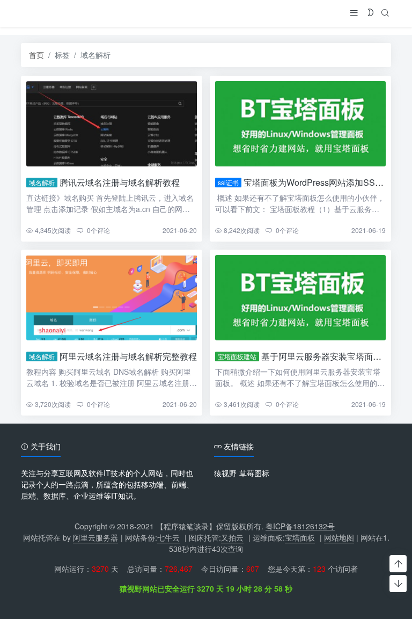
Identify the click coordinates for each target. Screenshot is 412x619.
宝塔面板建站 (237, 356)
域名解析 (42, 182)
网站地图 (339, 537)
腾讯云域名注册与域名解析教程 (120, 182)
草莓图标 (254, 473)
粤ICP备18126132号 (300, 526)
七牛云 (168, 537)
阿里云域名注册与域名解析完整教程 (128, 356)
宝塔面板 (300, 537)
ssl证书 (228, 182)
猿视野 (225, 473)
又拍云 (232, 537)
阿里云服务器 (95, 537)
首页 (36, 54)
